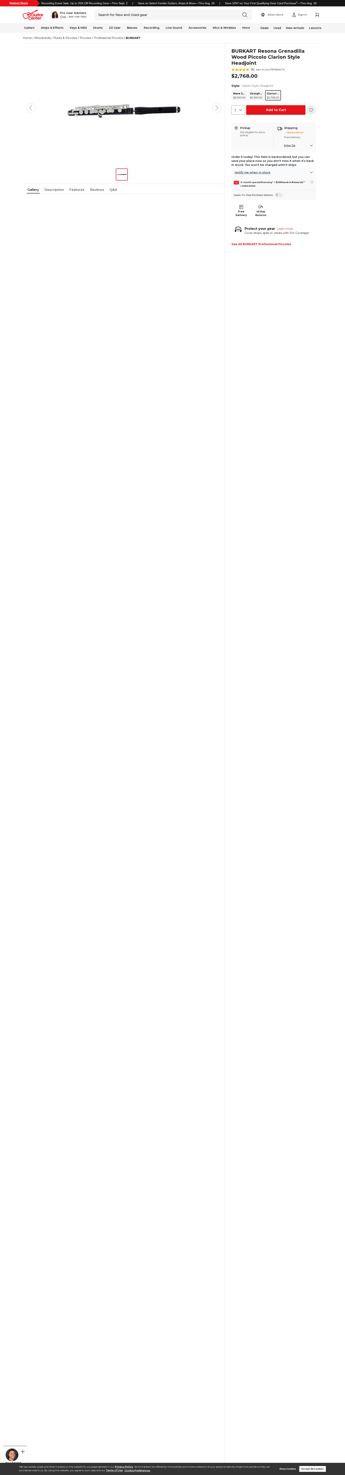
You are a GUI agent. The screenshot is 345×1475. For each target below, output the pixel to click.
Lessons (315, 28)
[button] (69, 15)
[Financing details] (311, 182)
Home (27, 38)
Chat (63, 17)
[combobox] (238, 110)
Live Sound (174, 28)
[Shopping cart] (317, 15)
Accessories (197, 28)
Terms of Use (114, 1470)
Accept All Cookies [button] (312, 1469)
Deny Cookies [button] (288, 1469)
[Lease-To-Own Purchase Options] (279, 195)
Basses (132, 28)
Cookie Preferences (137, 1470)
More (246, 28)
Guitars (29, 28)
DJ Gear (115, 28)
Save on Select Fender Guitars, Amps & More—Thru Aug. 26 (176, 3)
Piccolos (85, 38)
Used (277, 28)
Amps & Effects (52, 28)
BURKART (133, 38)
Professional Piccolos (108, 38)
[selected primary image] (124, 108)
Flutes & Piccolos (65, 38)
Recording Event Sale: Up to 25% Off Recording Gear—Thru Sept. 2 (84, 3)
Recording (151, 28)
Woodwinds (42, 38)
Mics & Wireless (224, 28)
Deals (265, 28)
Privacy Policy (124, 1466)
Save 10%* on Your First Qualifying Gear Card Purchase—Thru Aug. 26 (271, 3)
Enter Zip (289, 145)
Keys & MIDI (78, 28)
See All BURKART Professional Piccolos (261, 244)
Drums (98, 28)
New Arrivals (295, 28)
